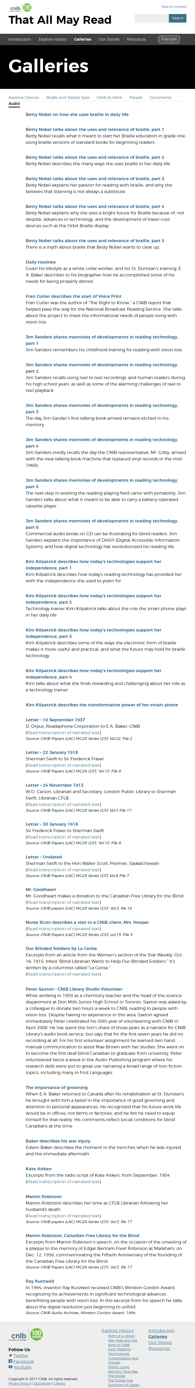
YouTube (23, 1367)
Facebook (24, 1362)
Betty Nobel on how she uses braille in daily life (77, 115)
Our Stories (109, 39)
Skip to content (173, 7)
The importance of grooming (57, 1088)
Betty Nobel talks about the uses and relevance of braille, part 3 (95, 179)
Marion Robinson (44, 1197)
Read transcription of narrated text (63, 733)
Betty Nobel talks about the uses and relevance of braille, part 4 (95, 207)
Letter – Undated (44, 857)
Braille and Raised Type (67, 98)
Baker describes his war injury (58, 1141)
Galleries (82, 39)
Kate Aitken (39, 1169)
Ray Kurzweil (40, 1281)
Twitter (21, 1356)
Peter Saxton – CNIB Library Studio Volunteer (74, 989)
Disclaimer (42, 1383)
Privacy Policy (20, 1383)
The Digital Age (120, 1380)
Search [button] (177, 18)
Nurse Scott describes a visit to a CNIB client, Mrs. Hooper (87, 923)
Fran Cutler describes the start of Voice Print (74, 296)
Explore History (53, 39)
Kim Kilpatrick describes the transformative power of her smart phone (102, 705)
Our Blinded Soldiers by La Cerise (61, 949)
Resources (136, 39)
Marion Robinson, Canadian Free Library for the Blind (82, 1236)
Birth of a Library (121, 1336)
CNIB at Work (109, 98)
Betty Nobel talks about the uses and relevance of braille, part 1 (95, 130)
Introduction (19, 39)
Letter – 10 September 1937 (55, 720)
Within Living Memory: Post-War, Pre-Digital (123, 1372)
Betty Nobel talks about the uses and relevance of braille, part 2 (95, 157)
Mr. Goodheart (41, 890)
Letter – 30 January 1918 (52, 824)
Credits (59, 1383)
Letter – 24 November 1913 (54, 785)
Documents (160, 98)
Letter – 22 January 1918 (52, 753)
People (135, 98)
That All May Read (60, 20)
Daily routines (41, 262)
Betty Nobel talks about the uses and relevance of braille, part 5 (95, 241)
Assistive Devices (24, 98)
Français (169, 39)
